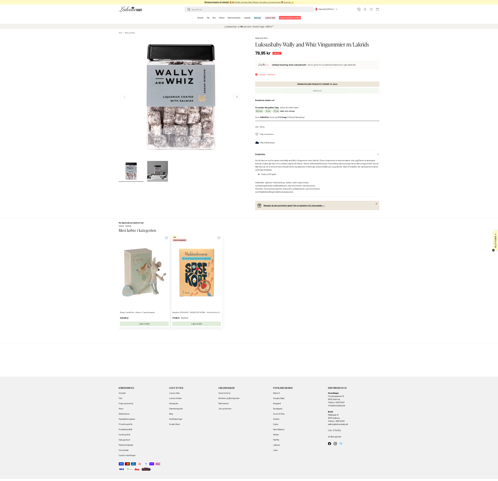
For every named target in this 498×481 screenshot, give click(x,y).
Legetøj (247, 17)
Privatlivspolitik (126, 424)
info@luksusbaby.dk (336, 405)
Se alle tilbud (174, 424)
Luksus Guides (175, 398)
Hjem (120, 32)
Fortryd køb (124, 450)
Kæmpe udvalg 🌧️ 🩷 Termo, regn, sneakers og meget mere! (249, 2)
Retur (121, 408)
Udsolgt (317, 90)
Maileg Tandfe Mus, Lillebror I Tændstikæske (137, 312)
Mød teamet (223, 403)
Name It (276, 393)
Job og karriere (224, 408)
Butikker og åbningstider (229, 398)
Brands (200, 17)
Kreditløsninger (175, 419)
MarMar (276, 439)
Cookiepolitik (124, 434)
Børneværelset (234, 17)
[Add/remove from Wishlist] (166, 238)
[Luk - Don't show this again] (493, 250)
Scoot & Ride (278, 413)
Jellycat (276, 445)
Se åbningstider (334, 436)
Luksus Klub (174, 393)
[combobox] (249, 9)
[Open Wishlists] (371, 9)
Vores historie (224, 393)
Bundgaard (277, 408)
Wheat (276, 434)
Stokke (276, 419)
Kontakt (122, 393)
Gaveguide (173, 403)
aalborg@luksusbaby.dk (338, 424)
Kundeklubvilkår (125, 429)
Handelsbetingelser (127, 419)
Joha (275, 450)
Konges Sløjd (278, 398)
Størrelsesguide (176, 408)
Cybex (275, 424)
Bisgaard (277, 403)
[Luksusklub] (264, 65)
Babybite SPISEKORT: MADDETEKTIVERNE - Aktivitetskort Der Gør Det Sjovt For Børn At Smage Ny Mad (212, 312)
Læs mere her (349, 64)
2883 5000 (340, 421)
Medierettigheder (126, 445)
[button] (377, 9)
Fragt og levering (126, 403)
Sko (214, 17)
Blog (171, 413)
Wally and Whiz (130, 32)
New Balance (278, 429)
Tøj (208, 17)
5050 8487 (340, 402)
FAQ (120, 398)
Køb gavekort (124, 439)
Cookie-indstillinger (127, 455)
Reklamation (124, 413)
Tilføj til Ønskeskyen (267, 142)
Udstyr (222, 17)
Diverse (128, 226)
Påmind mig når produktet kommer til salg (317, 84)
